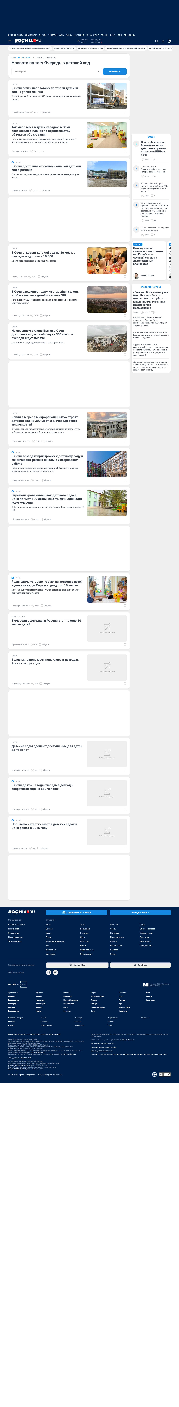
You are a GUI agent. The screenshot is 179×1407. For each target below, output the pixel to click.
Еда (47, 945)
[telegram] (48, 972)
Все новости (24, 57)
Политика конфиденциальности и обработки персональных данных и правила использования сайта (129, 1054)
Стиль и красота (147, 929)
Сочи (14, 57)
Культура (84, 933)
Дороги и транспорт (55, 941)
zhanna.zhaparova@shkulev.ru (19, 1065)
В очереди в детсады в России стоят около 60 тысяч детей (46, 622)
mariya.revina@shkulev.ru (17, 1069)
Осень (113, 929)
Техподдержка (14, 941)
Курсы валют (92, 35)
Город (48, 937)
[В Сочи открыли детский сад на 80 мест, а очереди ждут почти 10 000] (107, 260)
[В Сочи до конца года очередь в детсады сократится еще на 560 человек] (107, 793)
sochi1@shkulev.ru (38, 1052)
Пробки (104, 35)
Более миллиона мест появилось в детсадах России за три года (45, 661)
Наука (83, 945)
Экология (144, 937)
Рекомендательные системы (101, 1051)
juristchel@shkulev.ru (68, 1054)
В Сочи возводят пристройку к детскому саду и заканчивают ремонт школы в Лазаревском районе (47, 459)
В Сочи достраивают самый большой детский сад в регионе (46, 168)
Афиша (69, 35)
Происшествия (117, 937)
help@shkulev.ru (25, 1058)
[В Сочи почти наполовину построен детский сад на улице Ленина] (107, 96)
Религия (114, 950)
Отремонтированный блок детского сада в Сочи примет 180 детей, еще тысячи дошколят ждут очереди (47, 498)
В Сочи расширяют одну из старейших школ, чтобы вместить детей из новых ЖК (45, 293)
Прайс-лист (13, 929)
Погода (42, 35)
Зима (82, 924)
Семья (113, 954)
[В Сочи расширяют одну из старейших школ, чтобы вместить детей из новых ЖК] (107, 299)
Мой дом (84, 941)
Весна (48, 933)
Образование (86, 954)
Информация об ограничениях (102, 1043)
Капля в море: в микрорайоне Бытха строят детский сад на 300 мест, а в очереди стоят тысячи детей (45, 420)
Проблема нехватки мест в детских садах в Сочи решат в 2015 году (44, 826)
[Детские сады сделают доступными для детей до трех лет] (107, 754)
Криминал (85, 929)
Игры (119, 35)
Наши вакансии (15, 937)
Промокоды (129, 35)
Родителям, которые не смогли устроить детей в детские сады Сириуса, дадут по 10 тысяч (47, 583)
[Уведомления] (163, 41)
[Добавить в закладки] (125, 112)
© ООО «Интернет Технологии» (50, 1075)
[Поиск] (156, 41)
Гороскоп (79, 35)
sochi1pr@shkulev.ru (127, 1040)
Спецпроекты (146, 945)
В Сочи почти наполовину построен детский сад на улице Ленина (45, 90)
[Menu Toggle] (10, 41)
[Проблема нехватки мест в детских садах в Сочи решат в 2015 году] (107, 832)
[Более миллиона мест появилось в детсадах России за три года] (107, 667)
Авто (48, 924)
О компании (14, 933)
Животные (51, 950)
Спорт (142, 924)
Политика (114, 933)
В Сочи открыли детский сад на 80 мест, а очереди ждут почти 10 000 (43, 254)
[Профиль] (169, 41)
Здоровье (50, 954)
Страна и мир (146, 933)
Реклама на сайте (16, 924)
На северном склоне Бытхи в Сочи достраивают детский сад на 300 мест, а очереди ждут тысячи (42, 334)
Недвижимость (15, 35)
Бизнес (49, 929)
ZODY (112, 35)
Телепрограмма (56, 35)
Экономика (145, 941)
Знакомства (31, 35)
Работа (113, 941)
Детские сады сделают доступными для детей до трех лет (47, 748)
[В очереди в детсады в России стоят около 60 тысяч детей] (107, 628)
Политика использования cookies (103, 1047)
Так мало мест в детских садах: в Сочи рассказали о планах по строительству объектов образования (41, 130)
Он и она (114, 924)
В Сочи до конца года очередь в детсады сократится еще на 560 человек (42, 787)
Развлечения (116, 945)
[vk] (55, 972)
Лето (82, 937)
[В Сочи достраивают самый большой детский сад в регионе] (107, 174)
